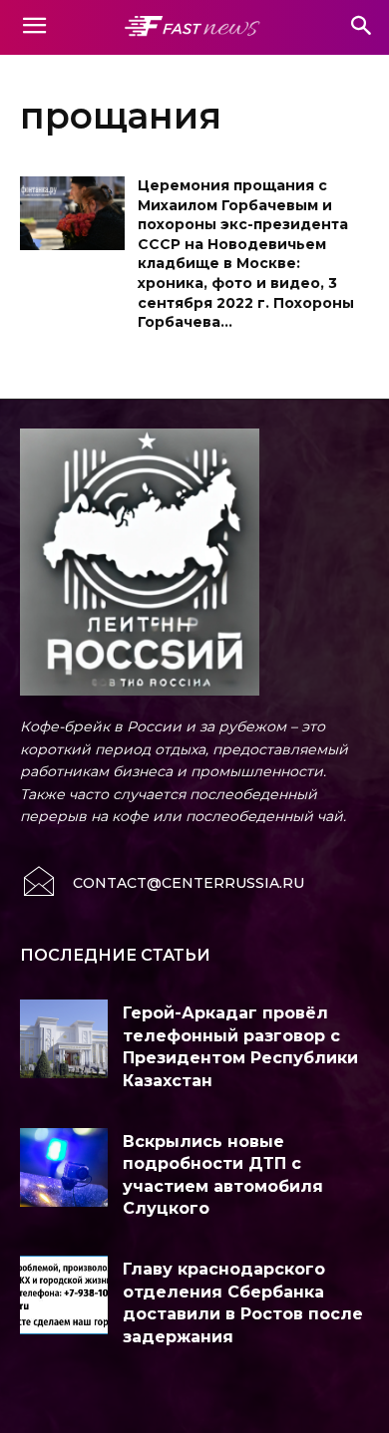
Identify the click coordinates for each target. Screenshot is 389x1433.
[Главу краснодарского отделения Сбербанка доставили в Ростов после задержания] (64, 1295)
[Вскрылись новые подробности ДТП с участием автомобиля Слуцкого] (64, 1167)
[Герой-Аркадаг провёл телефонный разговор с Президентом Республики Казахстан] (64, 1039)
